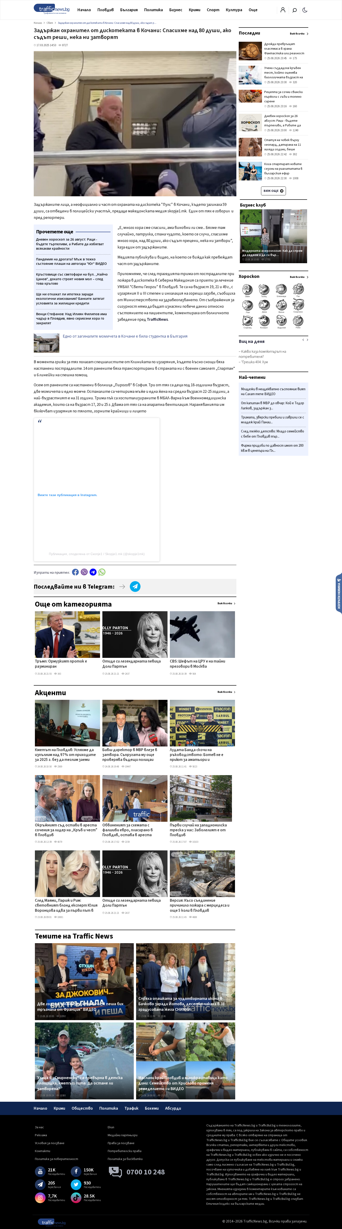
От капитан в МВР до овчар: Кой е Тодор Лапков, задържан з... (272, 406)
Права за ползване (121, 1143)
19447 (127, 766)
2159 (127, 842)
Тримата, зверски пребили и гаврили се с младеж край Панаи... (272, 420)
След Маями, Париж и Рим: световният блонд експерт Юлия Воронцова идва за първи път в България (66, 906)
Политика (153, 10)
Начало (84, 10)
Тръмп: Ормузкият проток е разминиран (61, 664)
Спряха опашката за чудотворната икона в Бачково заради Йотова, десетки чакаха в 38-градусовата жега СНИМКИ (182, 1004)
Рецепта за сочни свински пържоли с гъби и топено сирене (283, 97)
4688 (194, 917)
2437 (127, 674)
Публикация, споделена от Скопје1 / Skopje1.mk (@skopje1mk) (97, 554)
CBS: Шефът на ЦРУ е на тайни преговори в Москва (197, 664)
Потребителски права (124, 1151)
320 (294, 82)
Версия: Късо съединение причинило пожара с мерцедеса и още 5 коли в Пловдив (199, 905)
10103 (195, 842)
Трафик (131, 1108)
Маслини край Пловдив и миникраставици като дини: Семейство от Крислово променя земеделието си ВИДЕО (183, 1083)
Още (253, 10)
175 (294, 58)
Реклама (41, 1135)
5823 (194, 766)
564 (194, 674)
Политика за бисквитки (125, 1159)
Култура (234, 10)
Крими (194, 10)
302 (294, 154)
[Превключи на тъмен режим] (304, 9)
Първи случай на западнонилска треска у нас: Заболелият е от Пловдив (198, 830)
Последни (249, 33)
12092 (62, 1016)
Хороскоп (249, 276)
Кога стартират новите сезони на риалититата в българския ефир (283, 169)
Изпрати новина (339, 593)
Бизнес (175, 10)
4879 (59, 842)
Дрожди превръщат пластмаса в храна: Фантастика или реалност (284, 49)
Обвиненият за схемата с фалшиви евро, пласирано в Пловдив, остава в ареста (127, 830)
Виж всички (225, 603)
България (129, 10)
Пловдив (105, 10)
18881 (60, 917)
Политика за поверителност (56, 1159)
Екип (111, 1127)
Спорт (213, 10)
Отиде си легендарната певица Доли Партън (131, 664)
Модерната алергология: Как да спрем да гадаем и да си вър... (272, 253)
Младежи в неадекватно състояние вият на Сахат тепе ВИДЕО (273, 392)
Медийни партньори (122, 1135)
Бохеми (152, 1108)
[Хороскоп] (273, 328)
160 (294, 106)
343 (59, 674)
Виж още (271, 191)
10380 (62, 1095)
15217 (164, 1095)
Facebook (75, 572)
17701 (267, 259)
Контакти (42, 1151)
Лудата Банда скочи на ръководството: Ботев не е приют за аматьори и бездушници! (196, 755)
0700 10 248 (146, 1172)
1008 (295, 178)
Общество (82, 1108)
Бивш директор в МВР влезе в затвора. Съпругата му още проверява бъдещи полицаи (129, 755)
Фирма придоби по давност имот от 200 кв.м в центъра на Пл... (272, 448)
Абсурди (173, 1108)
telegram (93, 572)
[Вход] (283, 11)
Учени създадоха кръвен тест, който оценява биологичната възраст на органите (283, 75)
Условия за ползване (49, 1143)
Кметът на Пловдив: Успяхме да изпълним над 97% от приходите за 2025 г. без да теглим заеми (65, 755)
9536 (163, 1016)
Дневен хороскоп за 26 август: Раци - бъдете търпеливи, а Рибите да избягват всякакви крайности (282, 125)
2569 (59, 766)
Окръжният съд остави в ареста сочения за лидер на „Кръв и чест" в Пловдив (66, 830)
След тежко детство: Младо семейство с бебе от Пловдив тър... (272, 434)
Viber (84, 572)
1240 (295, 130)
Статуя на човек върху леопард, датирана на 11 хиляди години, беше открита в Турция (282, 147)
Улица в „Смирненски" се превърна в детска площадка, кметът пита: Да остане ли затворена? (80, 1083)
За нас (39, 1127)
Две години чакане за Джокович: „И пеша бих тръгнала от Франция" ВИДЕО (80, 1006)
